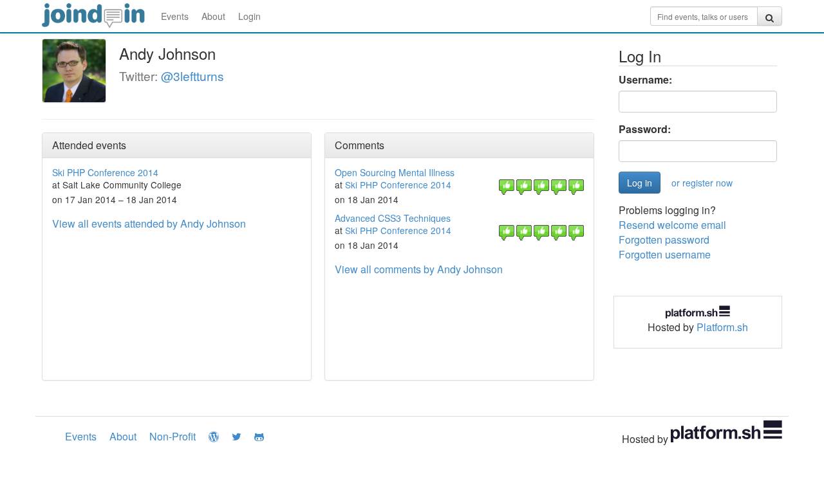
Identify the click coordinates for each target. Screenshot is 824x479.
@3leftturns (192, 75)
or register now (702, 182)
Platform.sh (722, 327)
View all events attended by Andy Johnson (149, 223)
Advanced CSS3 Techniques (393, 218)
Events (175, 16)
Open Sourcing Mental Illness (394, 172)
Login (249, 16)
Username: (645, 80)
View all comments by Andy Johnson (419, 269)
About (213, 16)
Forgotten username (665, 254)
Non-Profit (172, 436)
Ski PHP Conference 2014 (105, 172)
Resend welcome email (672, 224)
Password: (645, 129)
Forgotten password (664, 239)
